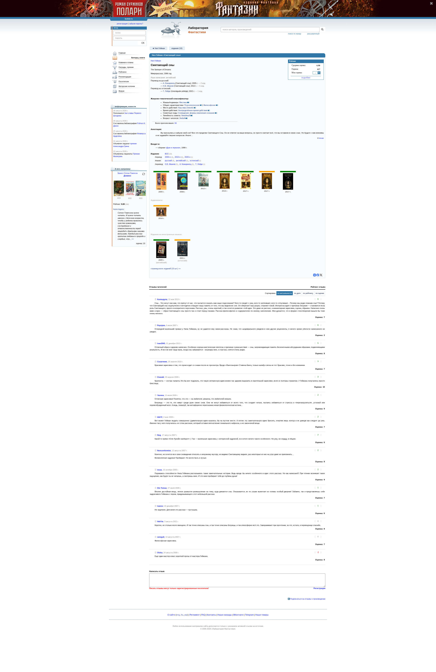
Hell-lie (160, 521)
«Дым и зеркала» (173, 148)
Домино (127, 176)
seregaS (160, 537)
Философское (209, 105)
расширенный (313, 34)
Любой (182, 118)
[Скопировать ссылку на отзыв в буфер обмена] (156, 299)
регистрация (122, 24)
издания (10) (177, 48)
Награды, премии (126, 67)
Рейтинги (122, 72)
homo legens (118, 209)
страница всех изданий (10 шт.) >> (166, 269)
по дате (297, 293)
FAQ (203, 615)
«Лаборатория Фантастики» (223, 629)
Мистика (183, 102)
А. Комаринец (169, 83)
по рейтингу (308, 293)
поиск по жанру (294, 34)
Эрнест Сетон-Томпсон (127, 173)
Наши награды (224, 615)
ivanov (160, 506)
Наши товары (262, 615)
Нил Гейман (156, 61)
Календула (162, 299)
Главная (122, 53)
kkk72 (159, 417)
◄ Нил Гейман (158, 48)
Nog (159, 435)
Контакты (211, 615)
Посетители (124, 81)
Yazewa (160, 395)
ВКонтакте (238, 615)
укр (185, 615)
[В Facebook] (317, 275)
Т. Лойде (166, 91)
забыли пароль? (136, 24)
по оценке (320, 293)
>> (133, 239)
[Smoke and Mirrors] (161, 257)
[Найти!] (322, 29)
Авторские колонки (127, 86)
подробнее (305, 78)
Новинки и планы (126, 62)
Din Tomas (162, 488)
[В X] (321, 275)
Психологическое (191, 105)
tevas (321, 138)
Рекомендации (125, 77)
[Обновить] (144, 175)
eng (178, 615)
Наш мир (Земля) (185, 108)
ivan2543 (161, 343)
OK (142, 43)
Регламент (195, 615)
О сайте (171, 615)
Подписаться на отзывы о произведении (307, 599)
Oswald (160, 377)
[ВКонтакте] (314, 275)
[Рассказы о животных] (119, 195)
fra (182, 615)
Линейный (185, 115)
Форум (121, 91)
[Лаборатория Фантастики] (172, 30)
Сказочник (162, 362)
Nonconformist (164, 451)
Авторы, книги (138, 58)
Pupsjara (161, 325)
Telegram (249, 615)
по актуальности (284, 293)
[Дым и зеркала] (161, 189)
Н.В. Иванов (168, 86)
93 (176, 123)
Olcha (159, 553)
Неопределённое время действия (192, 110)
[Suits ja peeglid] (182, 255)
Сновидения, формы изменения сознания (196, 113)
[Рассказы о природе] (141, 195)
